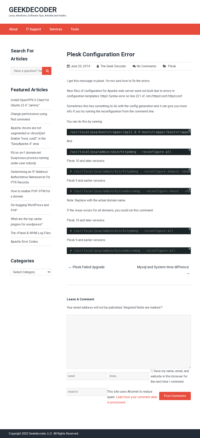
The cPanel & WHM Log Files (31, 233)
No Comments (146, 66)
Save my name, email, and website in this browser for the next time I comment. (170, 376)
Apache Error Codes (24, 241)
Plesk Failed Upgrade (86, 266)
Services (56, 29)
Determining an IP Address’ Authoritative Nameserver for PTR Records (30, 177)
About (13, 29)
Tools (75, 29)
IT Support (33, 29)
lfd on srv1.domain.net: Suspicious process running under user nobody (30, 158)
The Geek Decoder (113, 66)
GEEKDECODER (33, 10)
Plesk (172, 66)
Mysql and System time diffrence (163, 270)
